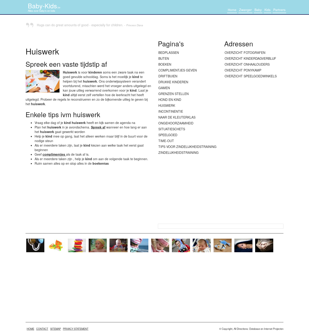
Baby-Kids (44, 5)
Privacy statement (75, 328)
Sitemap (55, 328)
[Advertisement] (254, 151)
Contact (42, 328)
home (30, 328)
